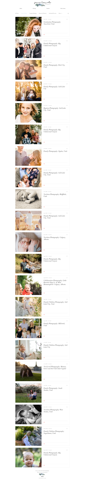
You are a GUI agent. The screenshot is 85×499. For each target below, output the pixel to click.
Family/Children (24, 13)
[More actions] (67, 19)
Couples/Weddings (32, 13)
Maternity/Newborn (43, 13)
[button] (20, 8)
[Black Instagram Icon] (42, 476)
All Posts (17, 13)
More (60, 13)
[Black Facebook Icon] (41, 476)
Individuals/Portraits (52, 13)
